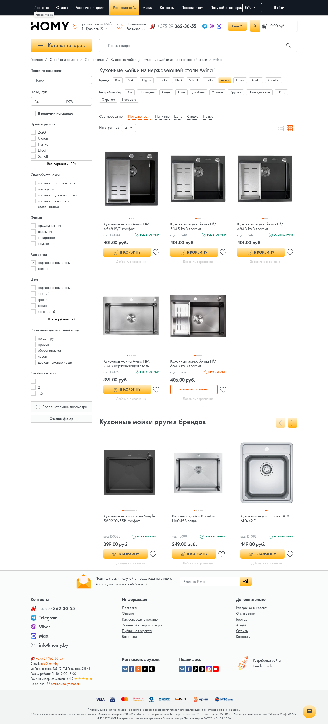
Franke (43, 144)
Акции (241, 624)
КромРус (273, 80)
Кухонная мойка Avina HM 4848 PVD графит (260, 226)
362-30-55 (177, 26)
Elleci (42, 150)
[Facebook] (189, 669)
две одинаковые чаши (55, 362)
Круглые (235, 92)
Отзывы (242, 630)
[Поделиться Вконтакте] (125, 669)
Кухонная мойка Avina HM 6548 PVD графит (193, 363)
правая (43, 344)
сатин (42, 305)
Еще (235, 26)
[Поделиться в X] (145, 669)
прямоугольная (49, 225)
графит (43, 299)
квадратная (47, 237)
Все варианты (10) (61, 163)
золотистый (47, 311)
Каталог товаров (66, 45)
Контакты (243, 636)
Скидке (192, 116)
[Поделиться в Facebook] (131, 669)
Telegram (48, 617)
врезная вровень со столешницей (53, 203)
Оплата (128, 613)
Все (117, 80)
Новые (208, 116)
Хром (181, 92)
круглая (44, 243)
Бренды (242, 619)
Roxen (240, 80)
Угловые (217, 92)
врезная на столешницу (56, 182)
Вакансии (129, 636)
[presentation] (280, 423)
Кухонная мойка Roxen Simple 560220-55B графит (129, 518)
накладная (46, 188)
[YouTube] (216, 669)
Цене (178, 116)
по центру (46, 338)
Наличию (162, 116)
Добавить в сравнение (131, 261)
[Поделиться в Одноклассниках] (138, 669)
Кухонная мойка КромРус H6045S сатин (194, 518)
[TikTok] (195, 669)
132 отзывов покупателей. (62, 683)
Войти (279, 7)
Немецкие (129, 99)
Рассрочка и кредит (251, 607)
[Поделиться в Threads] (152, 669)
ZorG (42, 132)
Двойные (198, 92)
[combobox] (128, 128)
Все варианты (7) (61, 319)
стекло (43, 268)
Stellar (209, 80)
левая (42, 356)
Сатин (166, 92)
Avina (225, 80)
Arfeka (256, 80)
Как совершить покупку (140, 619)
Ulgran (43, 138)
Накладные (147, 92)
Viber (44, 627)
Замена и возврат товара (142, 624)
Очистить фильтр (61, 418)
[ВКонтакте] (182, 669)
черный (43, 293)
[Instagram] (209, 669)
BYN (248, 7)
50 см (281, 92)
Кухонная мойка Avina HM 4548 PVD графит (126, 226)
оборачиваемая (50, 350)
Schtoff (43, 156)
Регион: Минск (44, 15)
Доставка (129, 607)
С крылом (108, 99)
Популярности (139, 116)
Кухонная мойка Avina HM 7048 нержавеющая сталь (126, 363)
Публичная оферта (137, 630)
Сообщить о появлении (194, 389)
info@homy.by (53, 645)
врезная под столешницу (57, 194)
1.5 (40, 393)
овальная (45, 231)
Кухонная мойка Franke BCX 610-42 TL (264, 518)
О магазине (245, 613)
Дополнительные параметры (64, 406)
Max (43, 636)
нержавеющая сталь (54, 262)
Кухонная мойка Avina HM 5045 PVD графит (193, 226)
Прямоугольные (259, 92)
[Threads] (202, 669)
